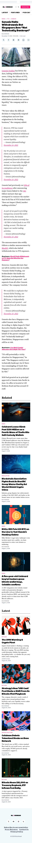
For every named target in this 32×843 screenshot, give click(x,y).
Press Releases (11, 829)
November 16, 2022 (11, 145)
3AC (24, 191)
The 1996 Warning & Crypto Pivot (12, 641)
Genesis (13, 18)
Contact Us (24, 829)
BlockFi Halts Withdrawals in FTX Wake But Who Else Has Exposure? (15, 258)
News (3, 18)
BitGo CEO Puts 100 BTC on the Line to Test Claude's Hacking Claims (15, 531)
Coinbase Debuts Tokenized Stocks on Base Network (15, 738)
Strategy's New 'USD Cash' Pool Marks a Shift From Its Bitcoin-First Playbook (16, 691)
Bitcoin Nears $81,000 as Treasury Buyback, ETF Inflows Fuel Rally (15, 785)
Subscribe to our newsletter (16, 827)
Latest (5, 12)
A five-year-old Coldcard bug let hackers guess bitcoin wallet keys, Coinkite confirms (15, 580)
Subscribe (25, 7)
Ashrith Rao (6, 659)
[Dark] (16, 7)
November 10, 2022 (11, 237)
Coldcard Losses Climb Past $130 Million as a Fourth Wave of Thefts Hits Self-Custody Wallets (15, 430)
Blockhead (5, 34)
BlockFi (5, 248)
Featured (15, 12)
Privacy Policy (16, 831)
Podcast (27, 12)
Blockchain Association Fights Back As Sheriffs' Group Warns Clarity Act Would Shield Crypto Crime (14, 484)
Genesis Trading (8, 71)
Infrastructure (7, 732)
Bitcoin (4, 637)
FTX (8, 18)
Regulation (5, 475)
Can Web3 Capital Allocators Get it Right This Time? (14, 348)
